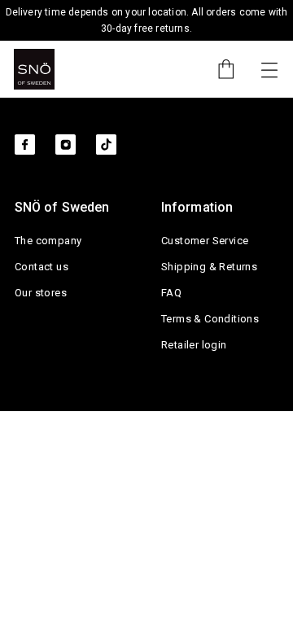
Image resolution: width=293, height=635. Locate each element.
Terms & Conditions (210, 319)
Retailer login (194, 345)
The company (48, 240)
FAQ (171, 293)
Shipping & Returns (209, 267)
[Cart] (218, 69)
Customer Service (204, 240)
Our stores (41, 293)
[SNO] (34, 69)
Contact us (41, 267)
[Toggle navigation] (269, 69)
